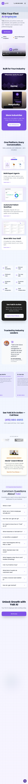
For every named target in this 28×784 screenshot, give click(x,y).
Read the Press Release (13, 472)
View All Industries (14, 124)
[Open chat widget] (25, 781)
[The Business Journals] (14, 440)
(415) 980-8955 (14, 419)
